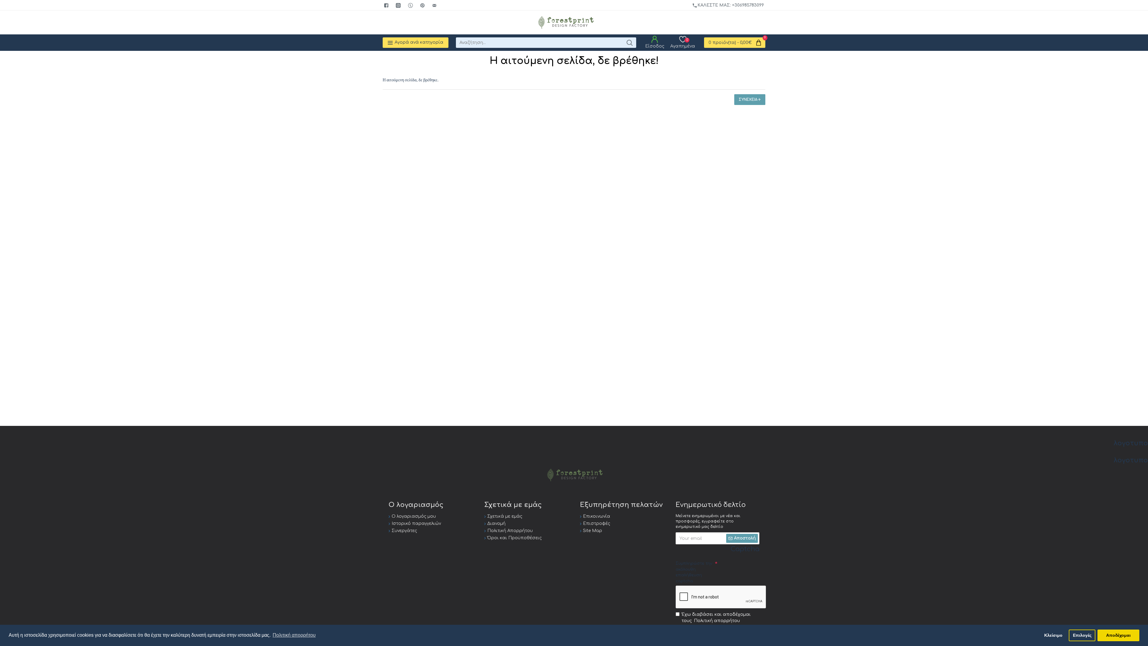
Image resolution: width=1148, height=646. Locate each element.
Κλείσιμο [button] (1053, 635)
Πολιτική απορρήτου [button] (294, 635)
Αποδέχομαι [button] (1118, 635)
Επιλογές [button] (1082, 635)
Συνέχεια (748, 99)
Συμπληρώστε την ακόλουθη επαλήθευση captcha (694, 572)
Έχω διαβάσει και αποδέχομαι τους (716, 617)
